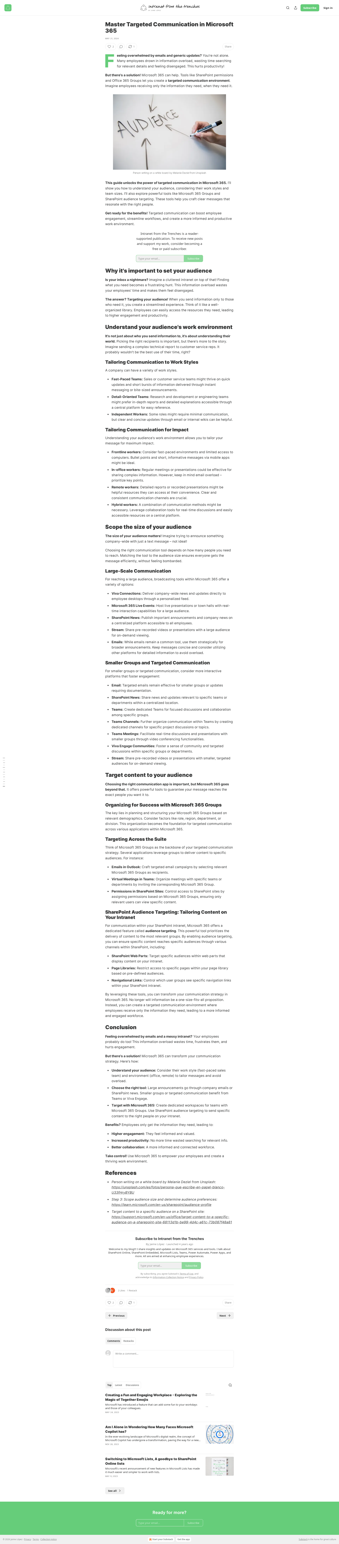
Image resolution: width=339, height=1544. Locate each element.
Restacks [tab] (128, 1341)
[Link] (100, 270)
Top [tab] (109, 1385)
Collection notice (48, 1539)
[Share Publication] (295, 7)
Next (222, 1315)
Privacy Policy (196, 1277)
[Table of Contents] (3, 772)
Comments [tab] (113, 1341)
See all (112, 1490)
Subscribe (309, 8)
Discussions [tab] (132, 1385)
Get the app (183, 1539)
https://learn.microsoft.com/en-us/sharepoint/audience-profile (161, 1205)
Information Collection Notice (168, 1277)
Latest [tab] (118, 1385)
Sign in (328, 8)
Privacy (27, 1539)
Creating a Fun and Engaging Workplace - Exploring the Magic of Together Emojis (151, 1397)
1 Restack (132, 1290)
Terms (36, 1539)
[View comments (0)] (121, 46)
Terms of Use (186, 1273)
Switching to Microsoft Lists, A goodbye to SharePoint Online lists (150, 1461)
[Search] (287, 7)
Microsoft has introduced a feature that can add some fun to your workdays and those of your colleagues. (151, 1406)
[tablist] (120, 1340)
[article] (169, 1405)
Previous (118, 1315)
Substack (303, 1539)
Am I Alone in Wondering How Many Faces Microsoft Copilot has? (149, 1429)
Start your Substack (162, 1539)
